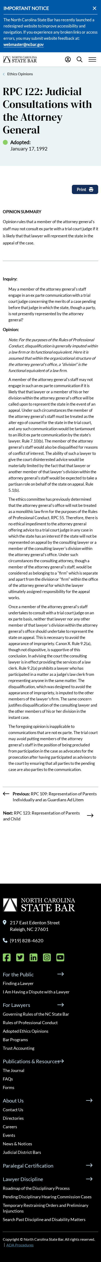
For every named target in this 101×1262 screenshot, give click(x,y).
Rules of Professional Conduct (30, 1022)
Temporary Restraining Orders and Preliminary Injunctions (45, 1208)
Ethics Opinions (20, 73)
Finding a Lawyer (18, 983)
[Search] (79, 59)
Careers (10, 1126)
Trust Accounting (18, 1048)
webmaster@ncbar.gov (24, 44)
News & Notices (17, 1143)
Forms (8, 1087)
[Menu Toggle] (92, 59)
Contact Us (13, 1109)
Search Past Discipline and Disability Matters (44, 1219)
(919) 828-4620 (26, 940)
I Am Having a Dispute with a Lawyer (36, 991)
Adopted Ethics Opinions (25, 1031)
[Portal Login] (68, 59)
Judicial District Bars (22, 1152)
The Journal (13, 1070)
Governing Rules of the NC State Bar (36, 1014)
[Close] (94, 8)
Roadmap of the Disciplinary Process (36, 1188)
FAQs (8, 1078)
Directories (13, 1118)
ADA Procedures (20, 1245)
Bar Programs (15, 1039)
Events (9, 1135)
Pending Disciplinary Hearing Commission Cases (47, 1196)
